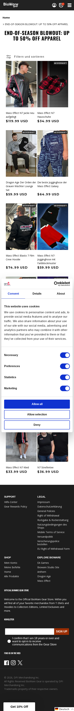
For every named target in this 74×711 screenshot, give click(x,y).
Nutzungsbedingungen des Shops (52, 526)
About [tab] (61, 293)
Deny (37, 424)
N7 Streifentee (45, 467)
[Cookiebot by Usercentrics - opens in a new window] (55, 283)
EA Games (43, 562)
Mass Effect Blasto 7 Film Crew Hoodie (20, 257)
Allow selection (37, 414)
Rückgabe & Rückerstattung (52, 520)
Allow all (37, 404)
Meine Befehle (12, 567)
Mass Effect (43, 580)
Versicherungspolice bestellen (48, 542)
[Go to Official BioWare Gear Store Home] (12, 5)
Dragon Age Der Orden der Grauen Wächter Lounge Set (21, 186)
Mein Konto (10, 562)
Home (6, 17)
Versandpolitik (45, 536)
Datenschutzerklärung (49, 506)
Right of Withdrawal (48, 515)
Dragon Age (44, 576)
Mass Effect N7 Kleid (17, 467)
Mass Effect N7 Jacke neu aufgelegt (20, 114)
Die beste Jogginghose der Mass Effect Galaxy (52, 184)
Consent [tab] (13, 293)
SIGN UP (61, 631)
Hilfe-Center (10, 502)
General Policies (46, 511)
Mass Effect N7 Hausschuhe (45, 114)
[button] (61, 5)
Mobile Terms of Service (51, 532)
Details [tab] (37, 293)
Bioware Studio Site (48, 567)
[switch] (65, 366)
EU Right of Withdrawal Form (53, 548)
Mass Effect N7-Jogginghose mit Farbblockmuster (46, 259)
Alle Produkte (11, 576)
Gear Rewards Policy (15, 506)
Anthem (41, 571)
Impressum (43, 502)
